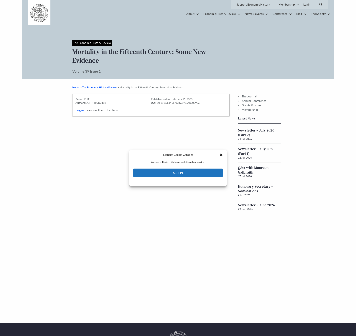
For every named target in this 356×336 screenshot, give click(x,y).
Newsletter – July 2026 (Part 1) (256, 151)
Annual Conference (254, 100)
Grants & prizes (251, 105)
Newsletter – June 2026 (256, 205)
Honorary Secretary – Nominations (255, 189)
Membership (250, 109)
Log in (79, 110)
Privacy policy (184, 181)
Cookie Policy (169, 181)
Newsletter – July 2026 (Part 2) (256, 132)
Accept (178, 172)
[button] (221, 155)
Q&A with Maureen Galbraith (253, 170)
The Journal (249, 96)
